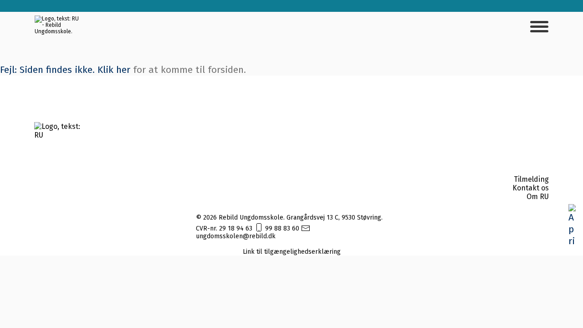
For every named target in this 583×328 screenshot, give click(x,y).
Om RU (538, 196)
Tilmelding (531, 179)
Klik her (113, 70)
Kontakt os (530, 188)
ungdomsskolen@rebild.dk (236, 236)
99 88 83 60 (282, 228)
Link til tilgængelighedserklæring (292, 252)
